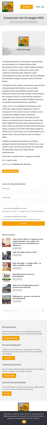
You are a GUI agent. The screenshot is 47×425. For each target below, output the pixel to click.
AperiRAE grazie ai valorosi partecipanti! (23, 275)
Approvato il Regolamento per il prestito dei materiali (26, 286)
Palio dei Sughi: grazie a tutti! (25, 252)
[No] (44, 418)
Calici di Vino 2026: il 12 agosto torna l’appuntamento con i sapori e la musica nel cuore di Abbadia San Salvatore (28, 242)
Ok (24, 422)
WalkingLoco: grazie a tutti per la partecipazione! (26, 297)
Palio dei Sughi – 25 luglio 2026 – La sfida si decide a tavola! (27, 264)
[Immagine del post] (6, 242)
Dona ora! (8, 358)
